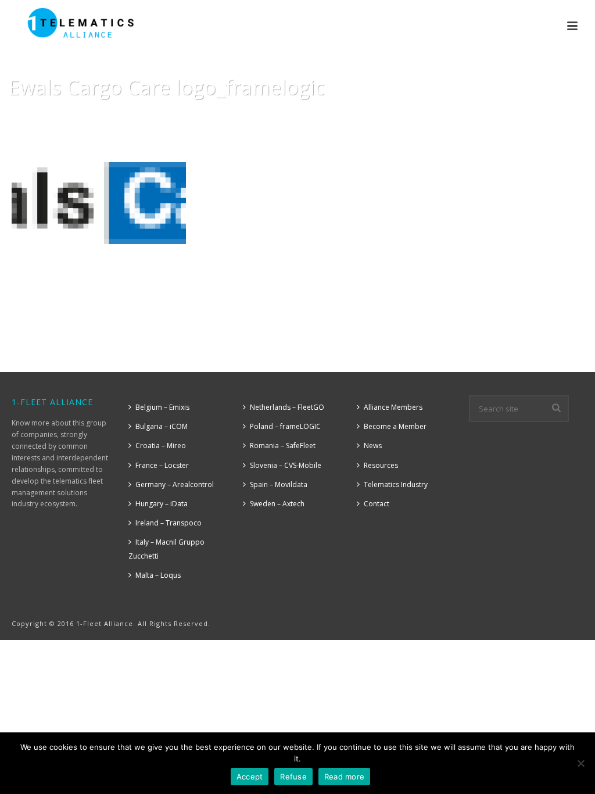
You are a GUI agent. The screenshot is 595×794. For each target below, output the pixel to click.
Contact (376, 504)
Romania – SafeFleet (283, 445)
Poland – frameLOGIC (285, 426)
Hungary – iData (161, 504)
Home (367, 117)
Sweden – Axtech (277, 504)
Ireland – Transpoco (168, 523)
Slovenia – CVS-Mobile (285, 465)
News (373, 445)
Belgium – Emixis (162, 407)
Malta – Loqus (158, 575)
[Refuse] (580, 763)
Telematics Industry (396, 484)
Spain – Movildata (278, 484)
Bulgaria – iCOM (161, 426)
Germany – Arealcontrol (174, 484)
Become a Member (395, 426)
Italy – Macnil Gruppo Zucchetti (166, 548)
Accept (249, 776)
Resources (405, 117)
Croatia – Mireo (160, 445)
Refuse (293, 776)
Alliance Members (393, 407)
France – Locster (162, 465)
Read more (344, 776)
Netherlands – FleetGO (287, 407)
